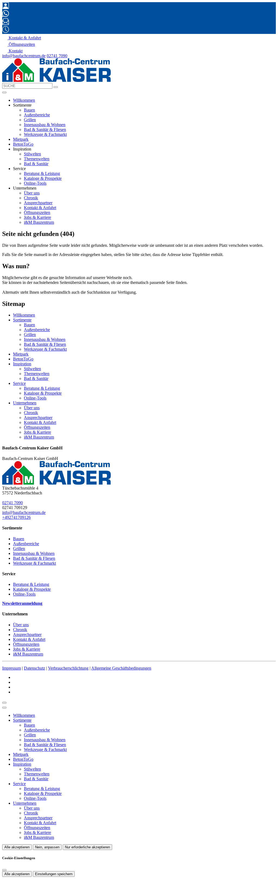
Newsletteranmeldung (22, 603)
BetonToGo (23, 144)
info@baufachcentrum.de (24, 55)
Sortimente (22, 320)
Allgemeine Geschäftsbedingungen (121, 668)
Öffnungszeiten (37, 212)
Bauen (29, 110)
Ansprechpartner (38, 202)
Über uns (32, 193)
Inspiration (22, 364)
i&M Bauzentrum (39, 222)
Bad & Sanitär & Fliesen (45, 129)
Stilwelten (32, 154)
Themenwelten (36, 158)
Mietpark (21, 139)
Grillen (30, 119)
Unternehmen (24, 403)
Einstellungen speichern (53, 874)
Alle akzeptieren (17, 847)
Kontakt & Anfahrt (40, 207)
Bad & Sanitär (36, 163)
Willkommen (24, 100)
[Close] (4, 707)
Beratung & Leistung (42, 173)
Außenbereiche (37, 115)
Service (19, 383)
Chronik (31, 198)
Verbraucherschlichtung (68, 668)
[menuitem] (21, 38)
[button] (4, 92)
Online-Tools (35, 183)
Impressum (11, 668)
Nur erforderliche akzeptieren (87, 847)
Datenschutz (34, 668)
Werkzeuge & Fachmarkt (45, 134)
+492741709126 (16, 517)
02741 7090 (57, 55)
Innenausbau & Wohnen (44, 124)
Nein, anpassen (47, 847)
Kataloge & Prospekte (43, 178)
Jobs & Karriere (37, 217)
